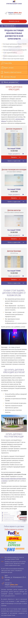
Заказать (14, 157)
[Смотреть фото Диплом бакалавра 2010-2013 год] (14, 261)
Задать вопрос (9, 68)
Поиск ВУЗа (8, 63)
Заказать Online (14, 21)
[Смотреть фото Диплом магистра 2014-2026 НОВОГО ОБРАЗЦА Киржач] (14, 221)
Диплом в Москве (10, 77)
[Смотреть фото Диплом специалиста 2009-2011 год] (14, 139)
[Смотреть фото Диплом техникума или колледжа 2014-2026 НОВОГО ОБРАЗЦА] (14, 180)
